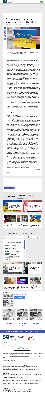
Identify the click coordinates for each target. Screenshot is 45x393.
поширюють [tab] (22, 198)
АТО (8, 172)
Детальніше (12, 337)
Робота (23, 16)
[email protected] (6, 390)
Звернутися (20, 337)
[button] (32, 234)
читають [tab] (32, 195)
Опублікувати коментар (9, 188)
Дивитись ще (39, 229)
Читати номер (20, 297)
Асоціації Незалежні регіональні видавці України (19, 356)
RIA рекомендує (35, 237)
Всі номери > (39, 328)
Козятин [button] (9, 2)
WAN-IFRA (5, 357)
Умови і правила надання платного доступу (22, 350)
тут (29, 354)
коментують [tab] (21, 195)
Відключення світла (34, 16)
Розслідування (25, 1)
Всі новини (14, 1)
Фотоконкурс (30, 1)
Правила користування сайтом (22, 348)
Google (27, 167)
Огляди (4, 345)
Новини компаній (6, 343)
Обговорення (19, 1)
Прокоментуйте (35, 169)
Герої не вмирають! (13, 16)
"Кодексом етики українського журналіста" (24, 353)
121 (29, 24)
